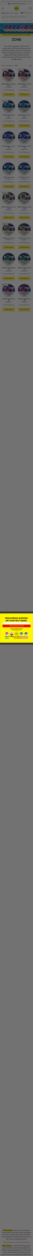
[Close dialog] (32, 614)
